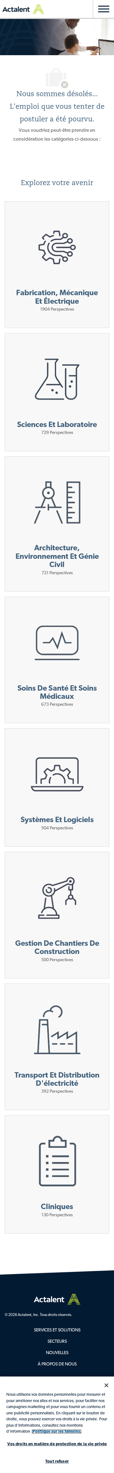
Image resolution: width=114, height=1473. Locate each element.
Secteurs (57, 1341)
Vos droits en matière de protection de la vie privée (57, 1444)
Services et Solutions (57, 1330)
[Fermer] (106, 1385)
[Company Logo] (57, 1299)
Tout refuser (57, 1461)
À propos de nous (57, 1364)
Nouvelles (57, 1353)
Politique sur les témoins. (56, 1431)
